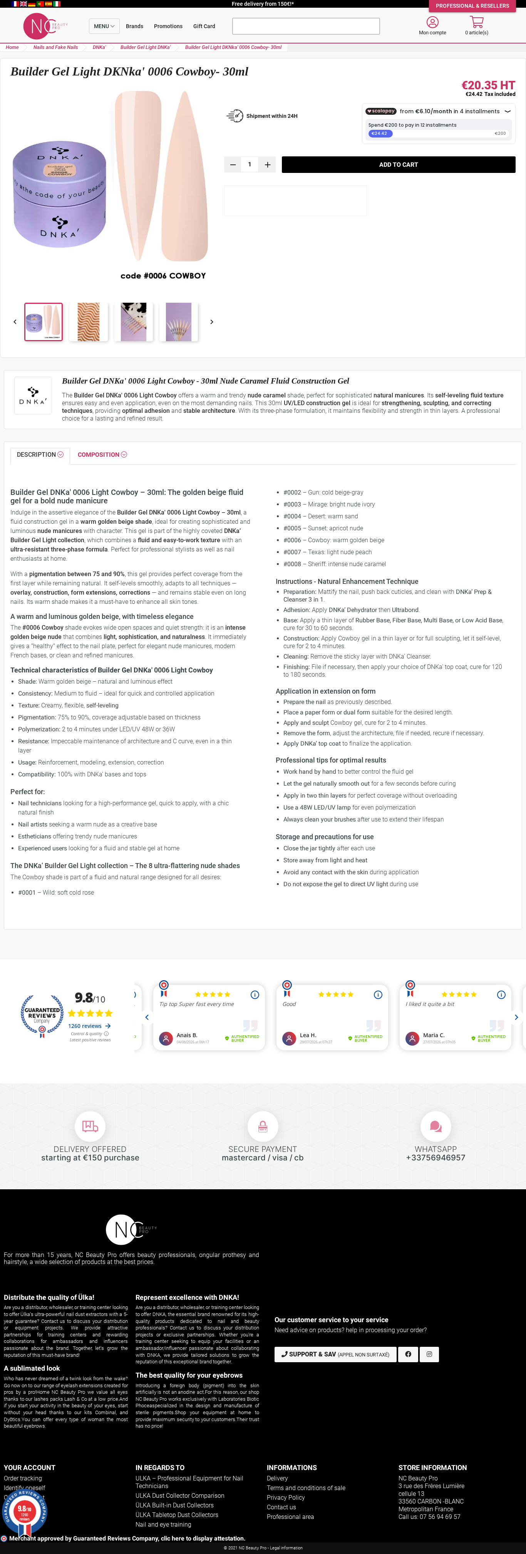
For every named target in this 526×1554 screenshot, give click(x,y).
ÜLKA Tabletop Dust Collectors (177, 1515)
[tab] (40, 456)
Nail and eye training (163, 1524)
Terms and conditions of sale (306, 1488)
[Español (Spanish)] (49, 4)
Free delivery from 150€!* (263, 4)
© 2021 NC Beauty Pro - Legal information (263, 1548)
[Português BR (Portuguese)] (41, 4)
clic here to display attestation (202, 1538)
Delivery (277, 1478)
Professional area (290, 1516)
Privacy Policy (286, 1497)
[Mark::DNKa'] (33, 395)
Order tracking (23, 1478)
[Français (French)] (16, 4)
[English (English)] (24, 4)
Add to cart (398, 164)
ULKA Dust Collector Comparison (180, 1495)
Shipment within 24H (272, 116)
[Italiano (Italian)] (56, 4)
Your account (29, 1467)
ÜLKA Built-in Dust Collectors (175, 1505)
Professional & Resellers (472, 6)
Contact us (281, 1507)
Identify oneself (24, 1488)
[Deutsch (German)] (32, 4)
